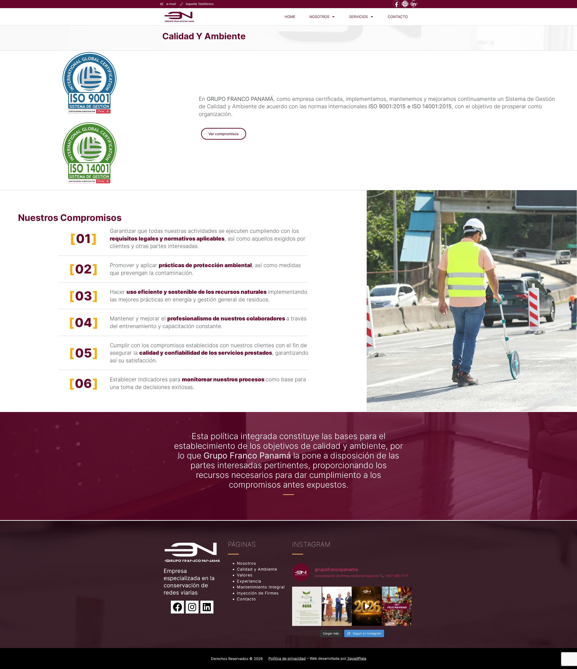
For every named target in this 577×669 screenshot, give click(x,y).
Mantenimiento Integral (261, 587)
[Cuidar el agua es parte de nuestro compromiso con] (307, 606)
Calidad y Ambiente (257, 569)
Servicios (358, 16)
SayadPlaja (356, 658)
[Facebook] (396, 3)
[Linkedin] (413, 3)
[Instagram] (405, 3)
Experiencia (249, 581)
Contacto (398, 16)
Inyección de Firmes (258, 593)
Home (290, 16)
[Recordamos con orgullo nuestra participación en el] (337, 606)
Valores (244, 575)
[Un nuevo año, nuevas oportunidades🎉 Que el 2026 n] (367, 606)
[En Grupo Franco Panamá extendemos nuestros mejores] (397, 606)
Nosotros (319, 16)
